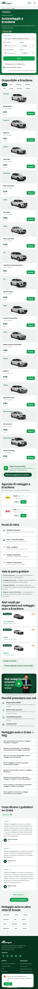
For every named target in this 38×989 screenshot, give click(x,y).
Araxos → (24, 919)
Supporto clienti (6, 966)
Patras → (25, 928)
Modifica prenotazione (26, 971)
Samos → (26, 915)
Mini (11, 84)
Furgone (28, 88)
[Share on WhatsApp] (16, 956)
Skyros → (25, 924)
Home (3, 8)
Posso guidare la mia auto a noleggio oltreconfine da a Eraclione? (19, 792)
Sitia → (16, 928)
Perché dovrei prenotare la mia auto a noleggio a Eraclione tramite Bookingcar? (19, 778)
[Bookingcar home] (7, 2)
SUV (4, 88)
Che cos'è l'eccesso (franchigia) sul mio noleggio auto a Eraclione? (19, 756)
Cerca (19, 58)
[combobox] (20, 39)
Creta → (17, 915)
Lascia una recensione (19, 900)
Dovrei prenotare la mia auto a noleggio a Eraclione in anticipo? (19, 742)
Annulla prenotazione (26, 969)
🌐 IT (29, 3)
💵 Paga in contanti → (10, 661)
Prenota (30, 113)
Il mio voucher (24, 966)
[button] (5, 39)
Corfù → (5, 924)
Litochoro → (6, 919)
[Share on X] (7, 956)
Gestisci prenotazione (26, 963)
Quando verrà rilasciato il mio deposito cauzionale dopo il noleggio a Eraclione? (19, 749)
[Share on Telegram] (20, 956)
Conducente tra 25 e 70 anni (13, 67)
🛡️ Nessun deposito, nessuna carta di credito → (18, 667)
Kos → (16, 919)
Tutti (4, 84)
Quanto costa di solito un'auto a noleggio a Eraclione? (19, 771)
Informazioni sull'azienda (8, 963)
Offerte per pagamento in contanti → (17, 475)
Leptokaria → (7, 915)
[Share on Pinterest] (11, 956)
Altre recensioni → (19, 895)
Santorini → (15, 924)
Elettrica (19, 88)
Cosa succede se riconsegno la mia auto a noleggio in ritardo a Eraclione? (19, 785)
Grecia (8, 8)
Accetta (8, 984)
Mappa (16, 502)
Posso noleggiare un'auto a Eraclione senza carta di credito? (19, 763)
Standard (19, 84)
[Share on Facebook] (3, 956)
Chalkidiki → (7, 928)
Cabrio (11, 88)
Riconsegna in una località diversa (15, 64)
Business (27, 84)
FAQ (3, 969)
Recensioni (5, 971)
